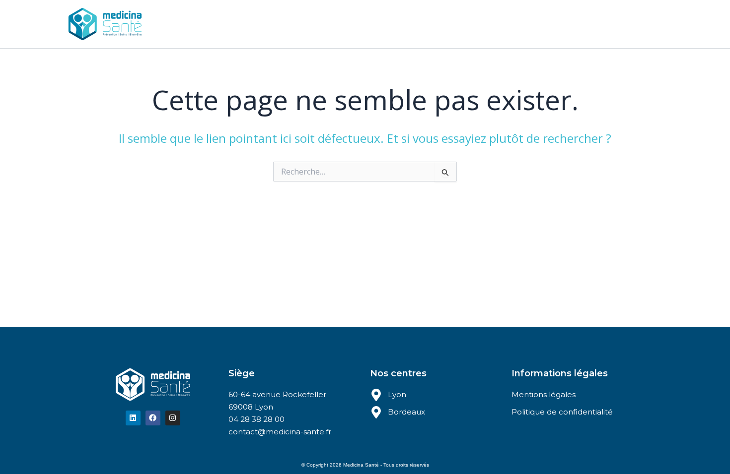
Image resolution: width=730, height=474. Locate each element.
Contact (435, 23)
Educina (344, 23)
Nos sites (288, 23)
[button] (309, 24)
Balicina (390, 23)
